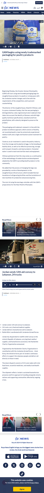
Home (2, 12)
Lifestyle (36, 12)
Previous (40, 219)
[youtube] (38, 465)
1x (10, 285)
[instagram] (22, 465)
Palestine (16, 12)
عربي (38, 8)
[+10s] (39, 285)
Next (36, 219)
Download (39, 2)
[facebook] (5, 465)
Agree (22, 489)
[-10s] (34, 285)
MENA (23, 12)
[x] (13, 465)
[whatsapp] (30, 465)
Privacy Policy (34, 483)
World (29, 12)
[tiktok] (22, 473)
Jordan (9, 12)
